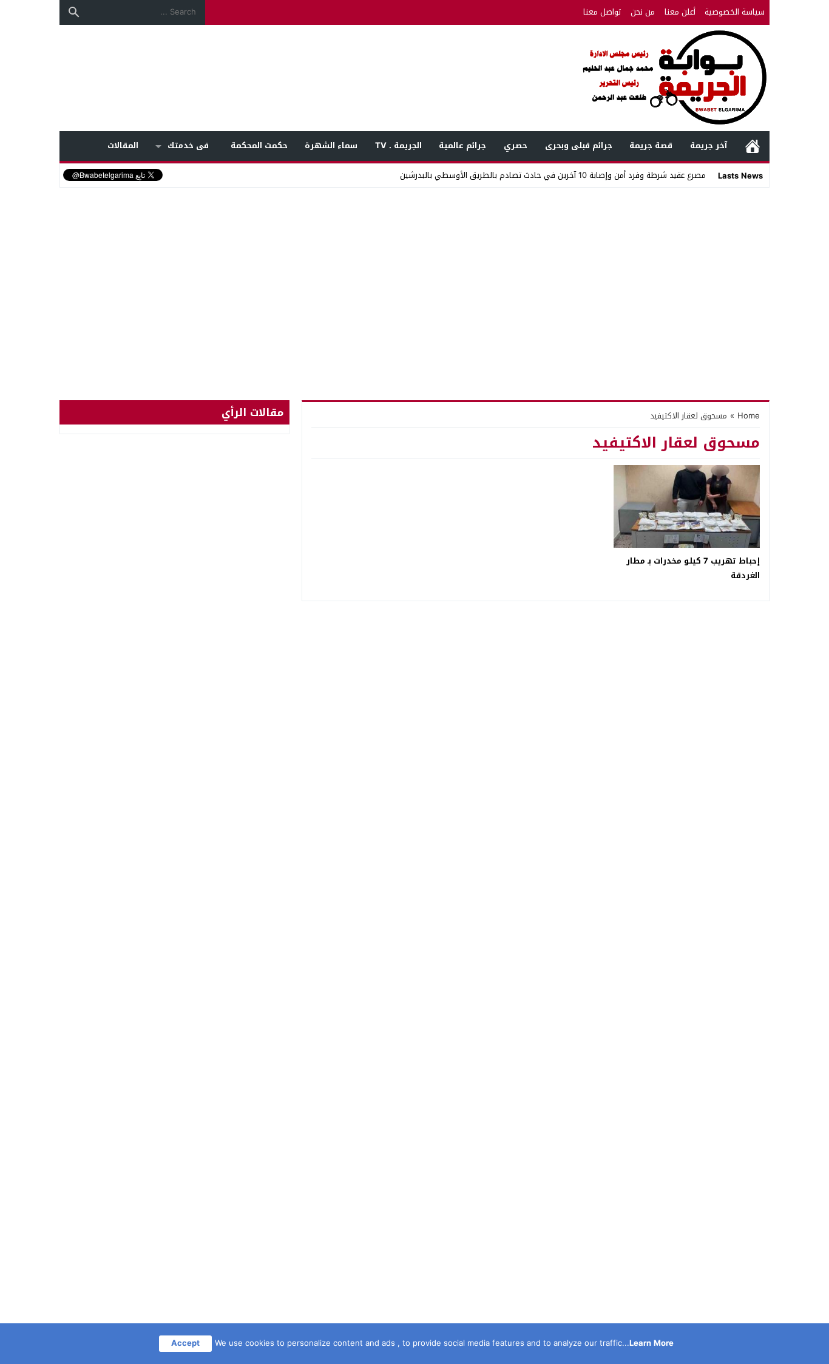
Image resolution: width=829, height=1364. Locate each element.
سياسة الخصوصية (735, 11)
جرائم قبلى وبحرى (578, 145)
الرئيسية (752, 146)
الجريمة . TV (398, 145)
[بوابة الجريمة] (414, 78)
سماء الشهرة (331, 145)
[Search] (74, 12)
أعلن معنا (680, 11)
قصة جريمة (650, 145)
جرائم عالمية (462, 145)
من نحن (643, 11)
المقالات (122, 145)
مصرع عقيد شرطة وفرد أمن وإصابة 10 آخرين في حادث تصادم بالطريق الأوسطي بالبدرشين (553, 175)
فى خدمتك (188, 145)
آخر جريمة (708, 145)
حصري (515, 145)
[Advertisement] (414, 282)
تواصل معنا (602, 11)
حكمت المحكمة (259, 145)
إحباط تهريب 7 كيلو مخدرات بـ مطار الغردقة (693, 567)
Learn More (651, 1343)
